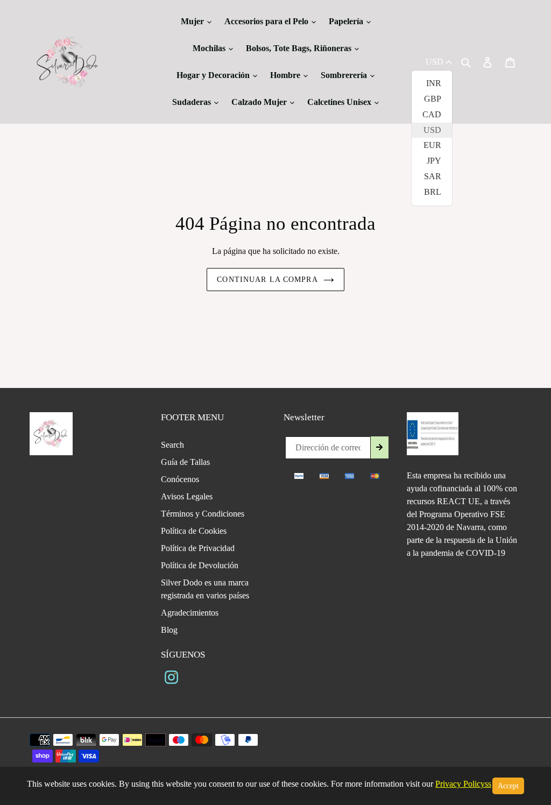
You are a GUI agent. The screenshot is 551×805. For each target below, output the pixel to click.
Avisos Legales (187, 496)
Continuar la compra (267, 280)
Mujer (193, 21)
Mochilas (210, 48)
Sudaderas (192, 102)
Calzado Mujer (260, 102)
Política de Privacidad (198, 548)
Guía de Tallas (185, 462)
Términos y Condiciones (202, 513)
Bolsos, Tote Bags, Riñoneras (300, 48)
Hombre (286, 75)
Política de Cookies (194, 530)
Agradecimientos (189, 612)
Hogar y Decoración (214, 75)
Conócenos (180, 479)
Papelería (347, 21)
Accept (508, 786)
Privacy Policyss (463, 783)
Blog (169, 629)
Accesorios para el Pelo (267, 21)
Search (172, 444)
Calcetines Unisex (340, 102)
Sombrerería (345, 75)
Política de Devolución (199, 565)
